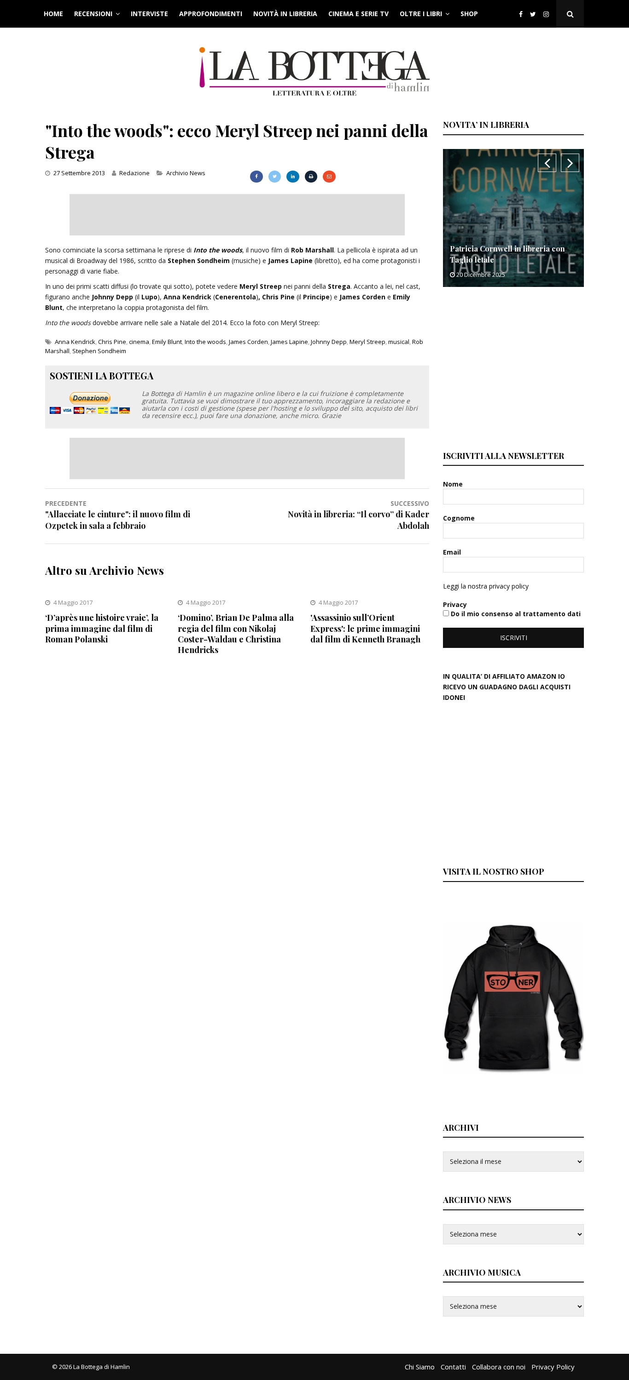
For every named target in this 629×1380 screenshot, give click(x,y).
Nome (454, 484)
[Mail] (329, 177)
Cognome (460, 518)
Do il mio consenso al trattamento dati (515, 613)
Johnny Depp (329, 342)
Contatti (453, 1366)
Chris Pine (112, 342)
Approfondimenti (210, 13)
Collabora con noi (498, 1366)
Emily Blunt (167, 342)
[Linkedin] (292, 177)
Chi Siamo (420, 1366)
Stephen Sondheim (99, 351)
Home (53, 13)
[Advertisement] (237, 214)
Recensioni (93, 13)
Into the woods (205, 342)
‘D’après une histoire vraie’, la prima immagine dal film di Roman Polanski (101, 628)
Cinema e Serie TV (358, 13)
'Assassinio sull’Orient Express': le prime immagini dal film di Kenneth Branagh (365, 628)
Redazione (134, 173)
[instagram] (548, 14)
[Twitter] (533, 14)
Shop (469, 13)
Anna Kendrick (75, 342)
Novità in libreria (285, 13)
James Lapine (289, 342)
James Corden (248, 342)
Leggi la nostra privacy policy (486, 586)
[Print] (311, 177)
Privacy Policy (553, 1366)
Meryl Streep (367, 342)
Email (453, 552)
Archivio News (185, 173)
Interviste (149, 13)
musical (398, 342)
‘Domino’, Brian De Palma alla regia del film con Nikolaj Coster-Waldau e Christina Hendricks (236, 633)
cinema (139, 342)
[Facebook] (520, 14)
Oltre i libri (421, 13)
